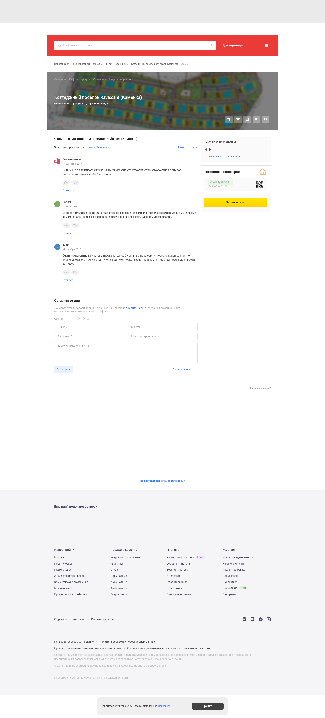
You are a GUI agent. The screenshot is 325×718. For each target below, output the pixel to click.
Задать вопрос (118, 79)
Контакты (79, 619)
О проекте (60, 619)
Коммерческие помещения (71, 582)
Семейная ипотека (178, 563)
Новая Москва (63, 563)
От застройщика (177, 582)
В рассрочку (174, 588)
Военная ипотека (177, 569)
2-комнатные (118, 582)
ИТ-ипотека (174, 575)
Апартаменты (119, 594)
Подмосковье (62, 569)
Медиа (168, 29)
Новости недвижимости (238, 557)
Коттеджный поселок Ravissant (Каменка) (154, 64)
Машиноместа (63, 588)
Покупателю (230, 575)
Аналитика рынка (234, 569)
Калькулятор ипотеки (185, 557)
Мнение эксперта (234, 563)
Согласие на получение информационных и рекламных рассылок (168, 648)
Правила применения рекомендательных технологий (87, 648)
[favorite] (246, 29)
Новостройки (99, 29)
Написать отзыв (187, 147)
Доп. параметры (233, 45)
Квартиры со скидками (125, 557)
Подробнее (164, 706)
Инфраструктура (80, 79)
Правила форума (183, 369)
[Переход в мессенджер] (269, 619)
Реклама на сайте (102, 619)
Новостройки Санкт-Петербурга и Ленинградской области (91, 677)
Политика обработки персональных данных (127, 641)
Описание (60, 79)
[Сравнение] (229, 119)
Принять (207, 706)
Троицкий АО (121, 64)
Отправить (63, 369)
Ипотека (155, 29)
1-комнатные (118, 575)
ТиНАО (108, 64)
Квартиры (116, 29)
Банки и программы (179, 594)
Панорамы (229, 594)
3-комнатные (118, 588)
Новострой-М (61, 64)
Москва (97, 64)
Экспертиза (230, 582)
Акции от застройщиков (69, 575)
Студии (115, 569)
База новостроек (81, 64)
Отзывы (99, 79)
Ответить (68, 190)
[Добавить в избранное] (238, 119)
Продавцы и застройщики (70, 594)
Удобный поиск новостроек (75, 45)
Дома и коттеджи (136, 29)
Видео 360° (234, 588)
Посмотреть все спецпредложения (162, 480)
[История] (238, 29)
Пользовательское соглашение (74, 641)
